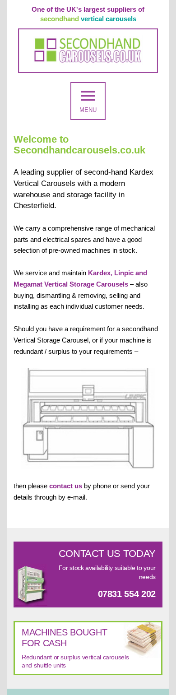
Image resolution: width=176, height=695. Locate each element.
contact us (65, 486)
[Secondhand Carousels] (88, 51)
